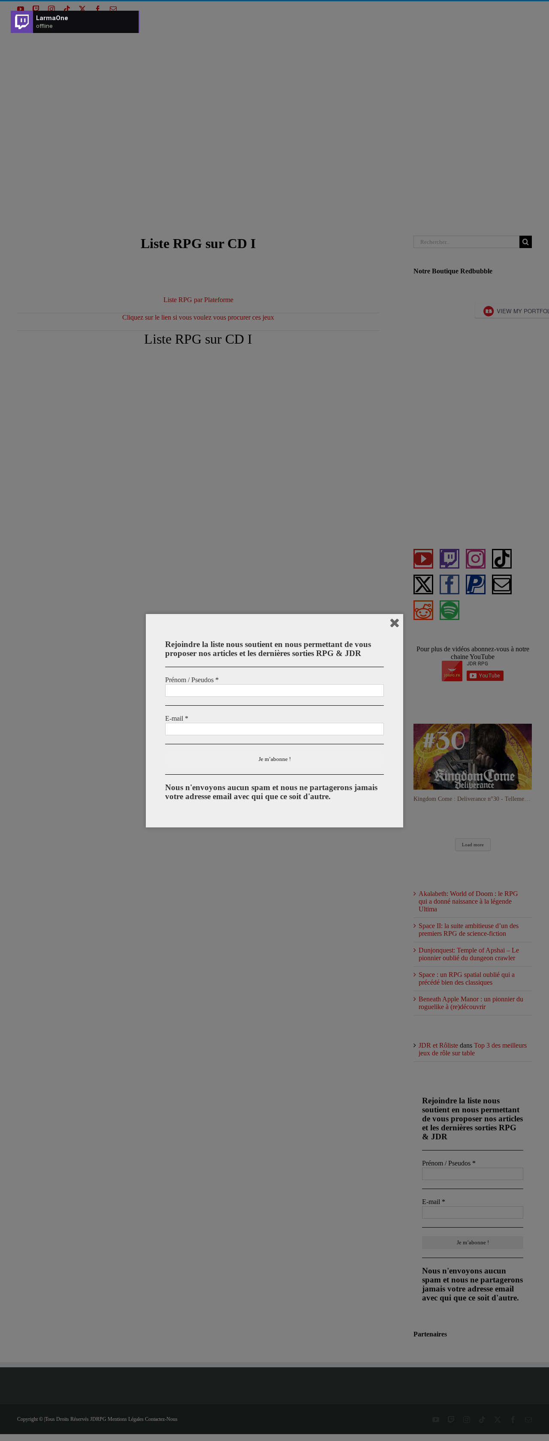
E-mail (176, 718)
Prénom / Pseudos (192, 679)
